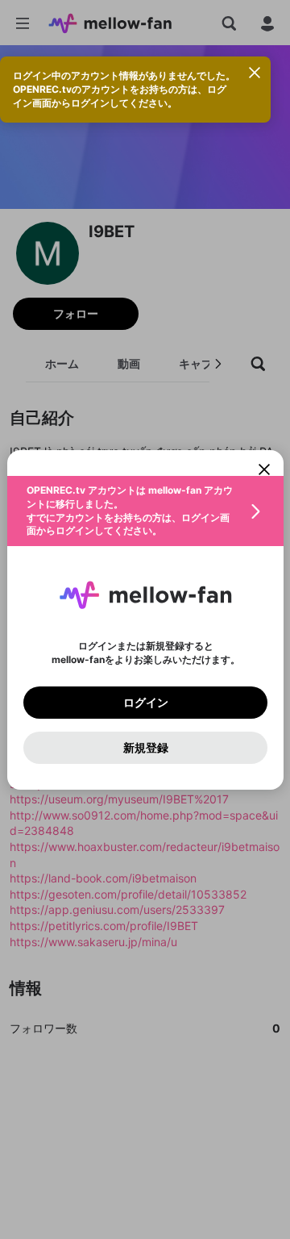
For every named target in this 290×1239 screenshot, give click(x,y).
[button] (145, 511)
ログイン (145, 701)
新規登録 (145, 746)
